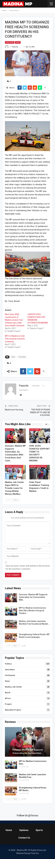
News (18, 42)
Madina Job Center (14, 466)
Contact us (24, 837)
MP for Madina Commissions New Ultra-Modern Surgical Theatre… (32, 610)
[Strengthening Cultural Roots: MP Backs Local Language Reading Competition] (11, 637)
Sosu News (10, 42)
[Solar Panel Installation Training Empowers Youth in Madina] (39, 472)
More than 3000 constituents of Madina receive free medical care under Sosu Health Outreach (14, 320)
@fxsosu (33, 815)
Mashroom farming (14, 410)
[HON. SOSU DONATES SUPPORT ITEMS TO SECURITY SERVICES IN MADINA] (39, 435)
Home (9, 830)
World (7, 693)
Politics (9, 430)
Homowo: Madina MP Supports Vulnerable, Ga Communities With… (33, 597)
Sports (39, 830)
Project (8, 704)
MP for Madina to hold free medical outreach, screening (15, 339)
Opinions (23, 830)
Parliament (10, 675)
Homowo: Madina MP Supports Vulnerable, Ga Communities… (27, 751)
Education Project (13, 710)
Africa (8, 698)
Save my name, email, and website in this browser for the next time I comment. (28, 567)
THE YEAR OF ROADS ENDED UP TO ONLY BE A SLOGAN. (40, 412)
